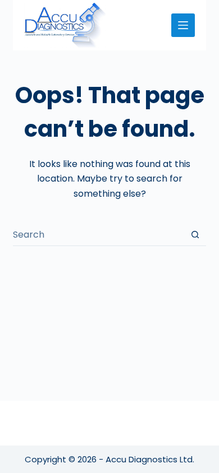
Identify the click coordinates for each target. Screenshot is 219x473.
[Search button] (195, 234)
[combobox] (98, 235)
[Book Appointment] (183, 25)
